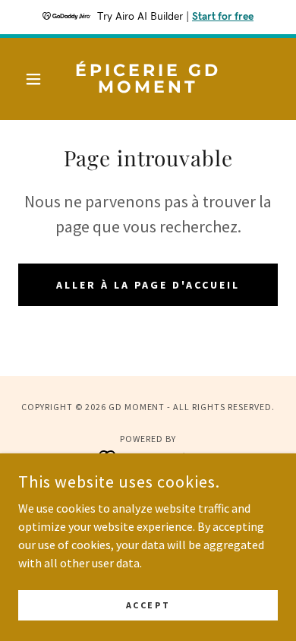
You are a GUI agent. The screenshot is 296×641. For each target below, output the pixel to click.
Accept (148, 605)
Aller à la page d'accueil (148, 285)
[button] (37, 79)
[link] (147, 79)
